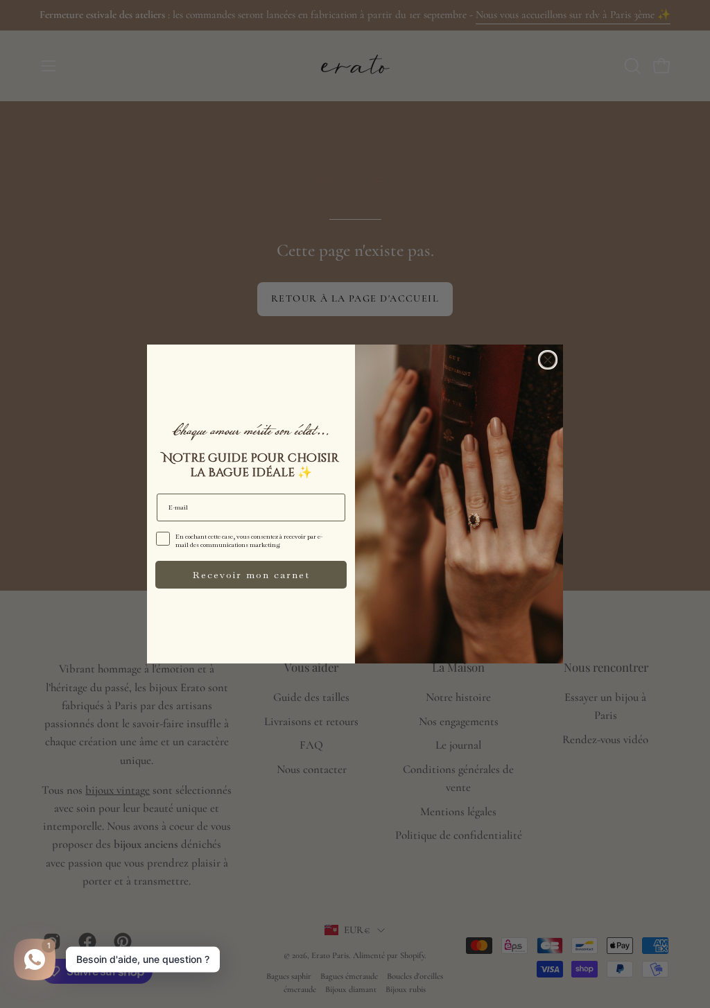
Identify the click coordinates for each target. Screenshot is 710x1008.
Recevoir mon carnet (251, 574)
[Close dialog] (547, 359)
